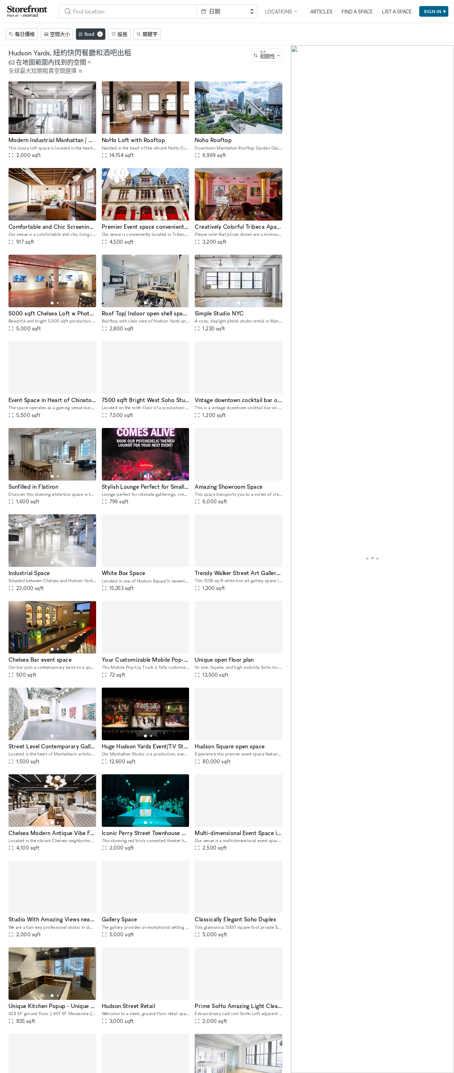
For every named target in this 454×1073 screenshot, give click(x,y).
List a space (397, 12)
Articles (321, 12)
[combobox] (266, 55)
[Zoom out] (299, 1054)
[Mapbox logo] (308, 1067)
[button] (52, 129)
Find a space (357, 12)
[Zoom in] (299, 1044)
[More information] (80, 71)
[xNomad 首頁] (27, 11)
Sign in (433, 11)
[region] (372, 559)
